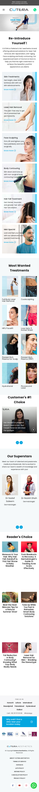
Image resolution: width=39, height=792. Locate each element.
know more (8, 89)
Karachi (10, 703)
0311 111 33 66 (34, 9)
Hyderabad (30, 706)
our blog (19, 765)
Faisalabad (19, 706)
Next (21, 442)
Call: (14, 713)
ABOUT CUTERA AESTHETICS (19, 758)
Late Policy (19, 768)
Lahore (18, 703)
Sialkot (19, 710)
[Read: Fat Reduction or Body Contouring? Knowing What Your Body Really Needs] (10, 647)
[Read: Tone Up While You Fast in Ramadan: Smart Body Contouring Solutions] (29, 597)
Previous (17, 442)
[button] (4, 9)
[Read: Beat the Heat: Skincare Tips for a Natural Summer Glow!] (10, 597)
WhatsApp (28, 713)
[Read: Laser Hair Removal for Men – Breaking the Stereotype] (29, 647)
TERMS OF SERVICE (19, 761)
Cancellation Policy (20, 775)
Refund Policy (19, 772)
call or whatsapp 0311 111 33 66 (20, 3)
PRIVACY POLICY (19, 778)
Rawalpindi (8, 706)
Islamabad (27, 703)
